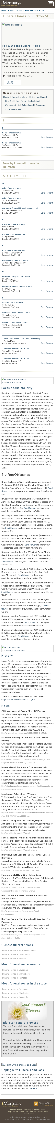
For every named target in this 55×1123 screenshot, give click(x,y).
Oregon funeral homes (15, 1112)
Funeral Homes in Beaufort (14, 958)
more (33, 1088)
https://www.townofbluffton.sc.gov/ (18, 699)
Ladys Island (34, 101)
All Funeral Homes (27, 1114)
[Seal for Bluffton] (11, 647)
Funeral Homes (16, 1109)
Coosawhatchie (12, 105)
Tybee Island (28, 105)
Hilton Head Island (38, 97)
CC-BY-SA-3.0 (16, 382)
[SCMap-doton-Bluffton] (14, 379)
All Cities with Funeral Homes (37, 1112)
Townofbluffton (11, 650)
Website (27, 76)
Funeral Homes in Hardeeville (16, 954)
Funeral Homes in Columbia (15, 989)
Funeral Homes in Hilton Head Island (19, 950)
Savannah (40, 105)
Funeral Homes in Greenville (15, 997)
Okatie (6, 97)
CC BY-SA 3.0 (21, 650)
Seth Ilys (8, 382)
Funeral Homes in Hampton (14, 977)
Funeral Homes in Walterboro (16, 973)
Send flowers (30, 508)
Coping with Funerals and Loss (22, 1070)
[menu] (51, 3)
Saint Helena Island (14, 109)
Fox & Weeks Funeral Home (21, 45)
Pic (3, 382)
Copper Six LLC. (27, 1117)
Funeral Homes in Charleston (15, 993)
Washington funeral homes (34, 1109)
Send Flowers (47, 137)
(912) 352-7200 (13, 76)
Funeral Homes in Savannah (15, 970)
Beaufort (9, 101)
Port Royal (21, 101)
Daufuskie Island (19, 97)
